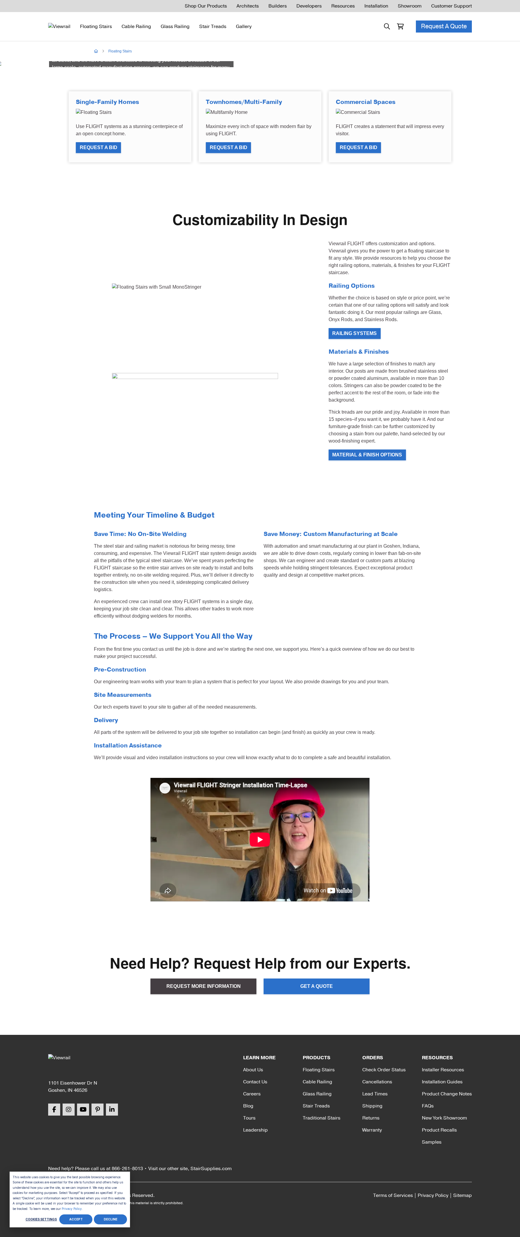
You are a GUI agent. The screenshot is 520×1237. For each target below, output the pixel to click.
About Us (253, 1069)
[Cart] (400, 26)
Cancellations (377, 1082)
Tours (249, 1118)
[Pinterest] (97, 1110)
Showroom (410, 6)
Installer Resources (443, 1069)
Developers (309, 6)
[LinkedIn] (112, 1110)
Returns (370, 1118)
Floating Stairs (96, 26)
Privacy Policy (72, 1208)
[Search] (387, 26)
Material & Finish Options (367, 454)
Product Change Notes (447, 1094)
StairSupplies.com (211, 1168)
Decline (110, 1219)
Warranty (372, 1130)
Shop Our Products (206, 6)
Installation (376, 6)
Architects (248, 6)
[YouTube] (83, 1110)
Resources (343, 6)
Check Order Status (384, 1069)
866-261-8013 (127, 1168)
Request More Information (203, 986)
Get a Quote (316, 986)
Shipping (372, 1106)
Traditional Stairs (321, 1118)
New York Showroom (444, 1118)
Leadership (255, 1130)
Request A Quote (444, 26)
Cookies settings (41, 1219)
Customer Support (451, 6)
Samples (431, 1142)
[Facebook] (54, 1110)
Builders (277, 6)
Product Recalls (439, 1130)
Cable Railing (136, 26)
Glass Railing (175, 26)
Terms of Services (393, 1195)
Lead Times (375, 1094)
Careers (252, 1094)
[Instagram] (69, 1110)
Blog (248, 1106)
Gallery (244, 26)
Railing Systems (354, 333)
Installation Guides (442, 1082)
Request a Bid (98, 147)
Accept (76, 1219)
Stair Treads (212, 26)
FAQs (428, 1106)
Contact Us (255, 1082)
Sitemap (462, 1195)
